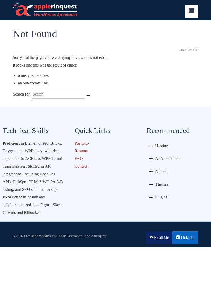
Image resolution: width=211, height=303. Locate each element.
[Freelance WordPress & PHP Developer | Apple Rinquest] (105, 10)
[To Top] (207, 285)
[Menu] (191, 11)
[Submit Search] (88, 95)
